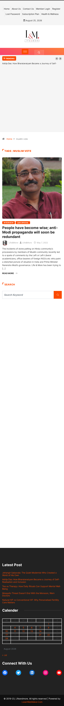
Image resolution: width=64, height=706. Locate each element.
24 (6, 638)
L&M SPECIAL (23, 223)
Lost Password (13, 14)
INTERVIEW (8, 223)
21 (40, 634)
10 (6, 631)
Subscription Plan (30, 14)
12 (23, 631)
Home (7, 8)
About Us (16, 8)
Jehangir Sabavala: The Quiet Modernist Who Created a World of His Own (29, 573)
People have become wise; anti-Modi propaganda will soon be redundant (30, 232)
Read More (8, 273)
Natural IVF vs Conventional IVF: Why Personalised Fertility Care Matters (30, 601)
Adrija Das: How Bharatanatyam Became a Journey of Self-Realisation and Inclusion (31, 580)
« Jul (4, 655)
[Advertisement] (32, 103)
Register (56, 8)
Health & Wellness (49, 14)
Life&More (13, 242)
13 (32, 631)
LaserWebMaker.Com (32, 702)
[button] (56, 58)
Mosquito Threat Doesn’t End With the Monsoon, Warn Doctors (28, 594)
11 (15, 631)
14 (40, 631)
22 (48, 634)
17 (7, 634)
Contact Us (28, 8)
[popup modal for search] (39, 52)
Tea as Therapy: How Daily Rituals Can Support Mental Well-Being (31, 587)
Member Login (43, 8)
